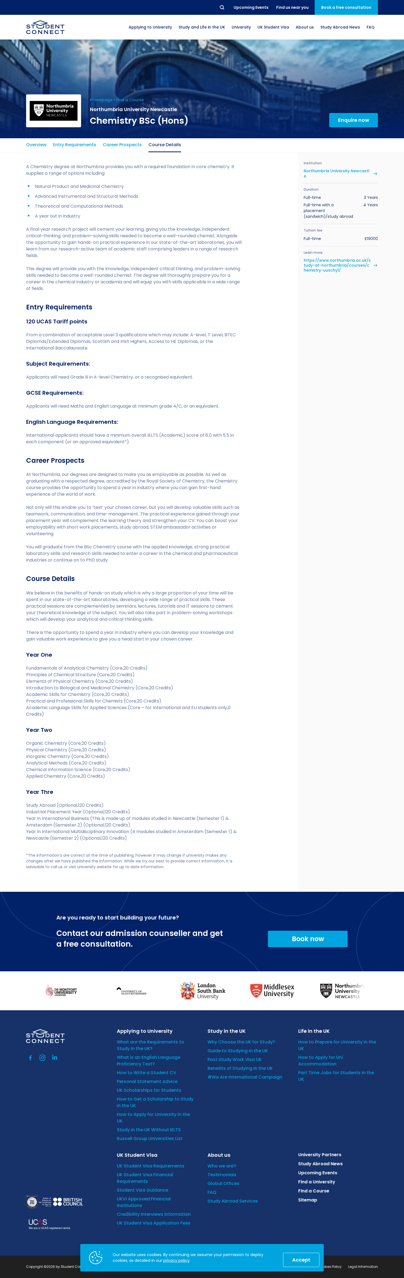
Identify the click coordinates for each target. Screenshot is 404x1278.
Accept (301, 1259)
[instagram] (42, 1057)
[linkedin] (54, 1057)
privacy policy (176, 1260)
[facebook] (30, 1057)
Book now (308, 938)
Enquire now (353, 120)
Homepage (101, 100)
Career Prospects (122, 145)
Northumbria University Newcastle (336, 173)
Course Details (164, 145)
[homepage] (45, 27)
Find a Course (130, 100)
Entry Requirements (74, 145)
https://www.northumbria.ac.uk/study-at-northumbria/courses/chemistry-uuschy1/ (337, 265)
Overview (36, 145)
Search (222, 7)
